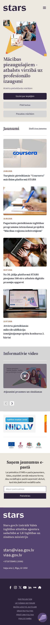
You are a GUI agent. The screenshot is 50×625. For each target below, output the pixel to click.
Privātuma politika (25, 614)
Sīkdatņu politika (25, 611)
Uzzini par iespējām (25, 96)
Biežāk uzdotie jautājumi (25, 607)
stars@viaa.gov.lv (18, 550)
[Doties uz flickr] (35, 587)
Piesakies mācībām (25, 113)
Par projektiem (25, 599)
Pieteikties (25, 495)
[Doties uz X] (20, 587)
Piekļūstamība (25, 618)
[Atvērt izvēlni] (44, 8)
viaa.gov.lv (12, 555)
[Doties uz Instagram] (15, 587)
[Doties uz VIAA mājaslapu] (39, 587)
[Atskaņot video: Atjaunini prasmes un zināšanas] (25, 376)
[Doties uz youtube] (25, 587)
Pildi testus (25, 105)
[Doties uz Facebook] (10, 587)
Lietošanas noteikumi (25, 603)
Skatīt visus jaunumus (38, 128)
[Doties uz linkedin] (30, 587)
